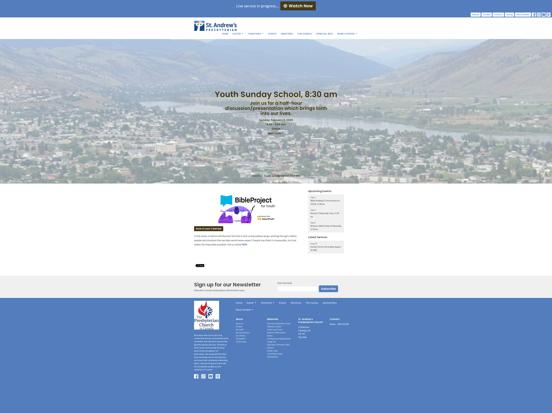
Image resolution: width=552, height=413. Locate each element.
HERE (244, 244)
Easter (237, 33)
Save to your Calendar (209, 228)
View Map (302, 337)
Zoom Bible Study (274, 353)
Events (272, 33)
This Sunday (304, 33)
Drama (270, 335)
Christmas (254, 33)
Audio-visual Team (274, 329)
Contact (498, 14)
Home (225, 33)
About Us (240, 323)
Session (270, 347)
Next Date (274, 133)
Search (475, 14)
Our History (241, 335)
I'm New (486, 14)
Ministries (287, 33)
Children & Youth (274, 326)
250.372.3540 (523, 14)
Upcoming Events (319, 191)
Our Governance (243, 332)
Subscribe (328, 289)
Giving (509, 14)
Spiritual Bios (324, 33)
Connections (241, 341)
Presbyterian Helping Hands (279, 338)
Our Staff (239, 329)
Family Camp (272, 350)
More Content (346, 33)
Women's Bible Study (276, 332)
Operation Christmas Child (278, 344)
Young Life (271, 341)
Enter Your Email (284, 283)
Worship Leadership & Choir (279, 323)
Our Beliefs (240, 338)
